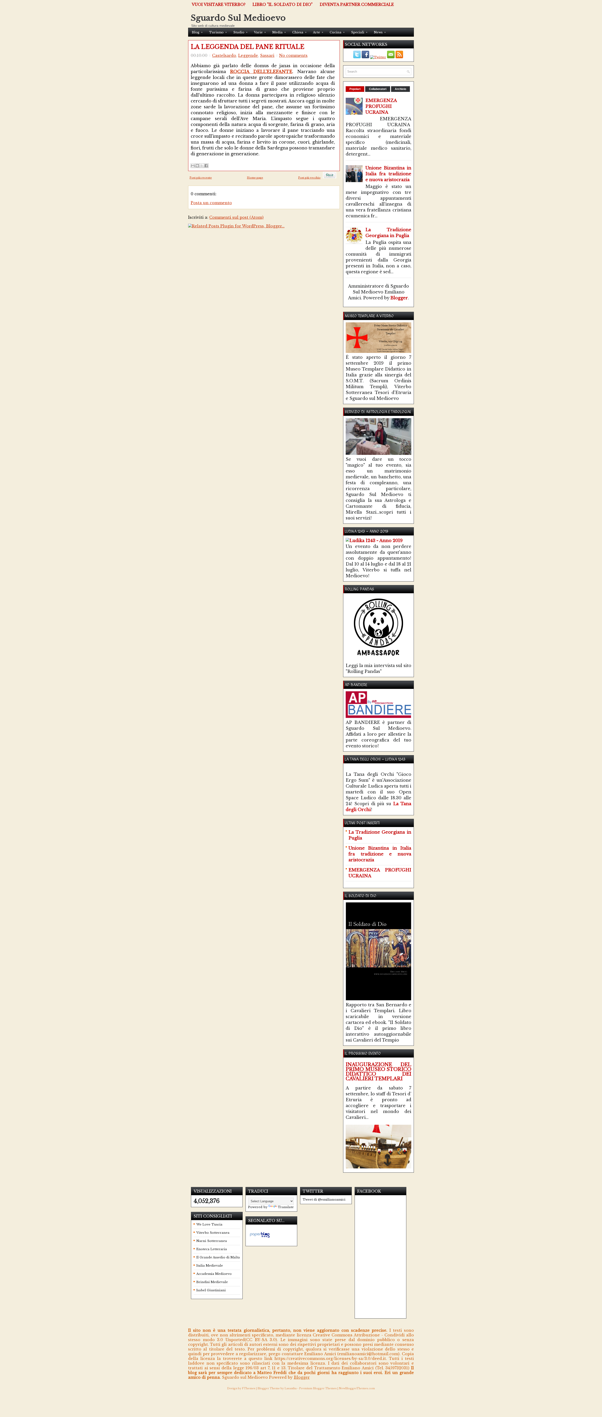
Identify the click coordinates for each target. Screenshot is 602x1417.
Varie (260, 32)
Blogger (399, 298)
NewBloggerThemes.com (357, 1388)
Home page (255, 177)
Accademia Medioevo (214, 1274)
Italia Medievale (209, 1266)
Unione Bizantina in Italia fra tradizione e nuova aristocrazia (388, 173)
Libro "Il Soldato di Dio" (283, 4)
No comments (293, 55)
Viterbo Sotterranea (213, 1233)
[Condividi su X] (201, 165)
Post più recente (201, 177)
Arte (318, 32)
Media (279, 32)
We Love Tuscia (209, 1224)
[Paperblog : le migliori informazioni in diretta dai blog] (259, 1238)
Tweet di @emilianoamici (324, 1200)
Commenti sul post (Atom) (236, 217)
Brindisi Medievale (212, 1282)
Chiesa (299, 32)
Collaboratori (377, 89)
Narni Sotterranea (211, 1241)
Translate (286, 1207)
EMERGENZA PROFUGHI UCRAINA (381, 106)
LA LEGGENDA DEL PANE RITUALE (247, 47)
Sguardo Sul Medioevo (238, 18)
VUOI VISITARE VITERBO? (219, 4)
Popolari (354, 89)
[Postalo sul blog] (197, 165)
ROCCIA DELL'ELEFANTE (261, 71)
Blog (197, 32)
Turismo (218, 32)
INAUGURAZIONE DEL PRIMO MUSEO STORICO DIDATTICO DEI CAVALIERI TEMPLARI (378, 1071)
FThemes (248, 1388)
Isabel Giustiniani (211, 1290)
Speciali (359, 32)
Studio (240, 32)
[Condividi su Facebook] (206, 165)
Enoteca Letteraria (211, 1249)
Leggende (248, 55)
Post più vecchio (309, 177)
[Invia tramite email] (192, 165)
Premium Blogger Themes (318, 1388)
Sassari (267, 55)
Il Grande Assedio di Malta (218, 1257)
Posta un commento (211, 202)
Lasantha (291, 1388)
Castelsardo (224, 55)
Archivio (400, 89)
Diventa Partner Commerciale (357, 4)
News (380, 32)
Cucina (337, 32)
